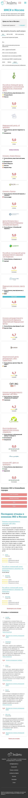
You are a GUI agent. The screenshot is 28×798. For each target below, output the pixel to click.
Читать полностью (7, 632)
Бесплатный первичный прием (10, 37)
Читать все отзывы (14, 738)
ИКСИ (3, 62)
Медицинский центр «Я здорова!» (11, 126)
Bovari (7, 690)
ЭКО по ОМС (10, 34)
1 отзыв (14, 144)
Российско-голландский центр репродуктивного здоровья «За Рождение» (14, 255)
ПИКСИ (9, 62)
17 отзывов (14, 306)
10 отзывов (14, 239)
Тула (14, 502)
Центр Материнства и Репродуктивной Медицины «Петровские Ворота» (13, 223)
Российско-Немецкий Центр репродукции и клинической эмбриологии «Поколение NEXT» (13, 87)
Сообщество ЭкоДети (14, 773)
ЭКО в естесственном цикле (9, 52)
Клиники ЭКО (14, 766)
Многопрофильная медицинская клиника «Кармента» (11, 430)
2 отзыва (14, 208)
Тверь (14, 506)
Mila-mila (7, 714)
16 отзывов (14, 272)
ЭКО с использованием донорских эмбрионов (14, 65)
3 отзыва (14, 107)
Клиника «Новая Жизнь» (12, 156)
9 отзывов (14, 410)
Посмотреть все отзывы (14, 608)
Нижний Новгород (14, 498)
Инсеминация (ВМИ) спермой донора (11, 59)
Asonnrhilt (7, 596)
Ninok (6, 665)
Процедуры (14, 779)
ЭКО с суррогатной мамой (8, 49)
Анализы (14, 776)
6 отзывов (14, 377)
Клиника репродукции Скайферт (14, 660)
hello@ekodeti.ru (14, 763)
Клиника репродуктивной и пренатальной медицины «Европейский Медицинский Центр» (13, 321)
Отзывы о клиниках (14, 770)
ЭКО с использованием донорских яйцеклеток (11, 46)
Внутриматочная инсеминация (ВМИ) (11, 56)
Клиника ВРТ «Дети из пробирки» (11, 463)
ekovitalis (7, 575)
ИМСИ (15, 62)
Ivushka (7, 617)
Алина (6, 554)
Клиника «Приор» (9, 191)
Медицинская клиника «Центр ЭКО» (14, 287)
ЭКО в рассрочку (19, 34)
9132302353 (8, 642)
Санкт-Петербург (14, 494)
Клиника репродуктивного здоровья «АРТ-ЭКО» (12, 393)
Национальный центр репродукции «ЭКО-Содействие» (11, 358)
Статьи (14, 782)
